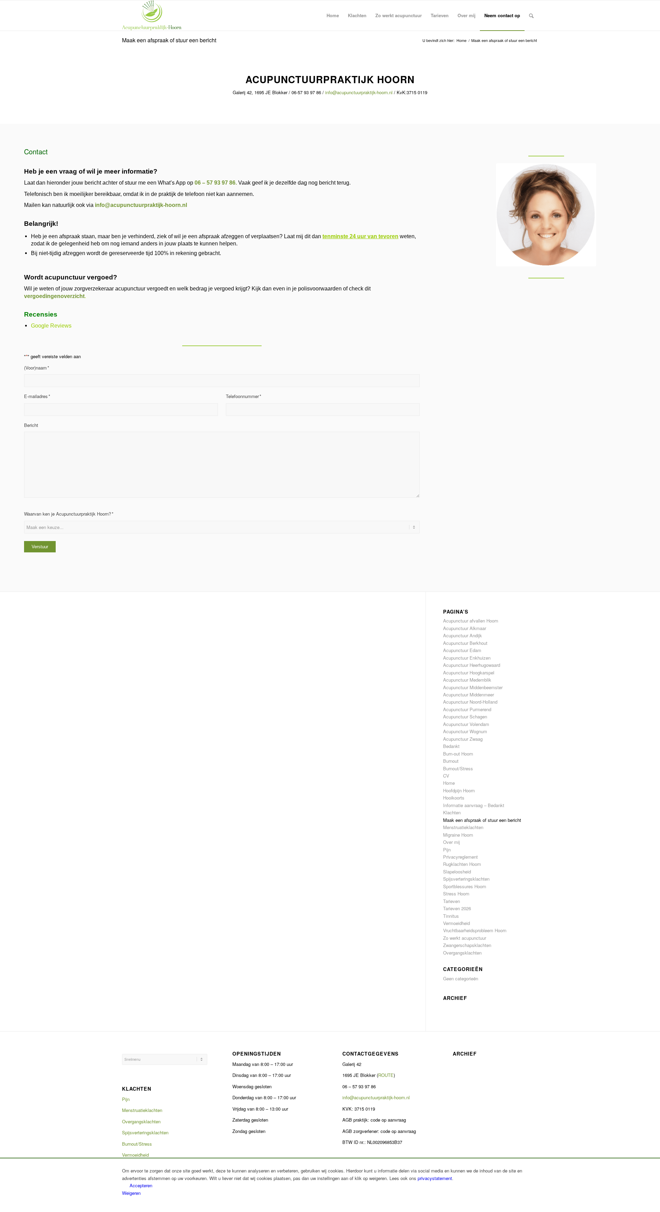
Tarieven (451, 901)
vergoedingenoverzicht (54, 296)
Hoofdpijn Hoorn (459, 790)
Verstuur (40, 546)
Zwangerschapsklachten (467, 945)
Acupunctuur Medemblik (467, 679)
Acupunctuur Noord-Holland (470, 701)
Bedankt (451, 746)
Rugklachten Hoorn (462, 864)
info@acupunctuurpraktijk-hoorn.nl (359, 92)
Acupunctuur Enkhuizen (467, 657)
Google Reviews (51, 326)
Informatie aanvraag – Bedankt (473, 805)
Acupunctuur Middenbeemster (473, 687)
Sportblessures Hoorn (464, 886)
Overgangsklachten (462, 952)
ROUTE (386, 1075)
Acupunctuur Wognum (465, 731)
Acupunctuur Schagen (465, 716)
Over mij (451, 842)
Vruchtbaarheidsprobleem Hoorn (474, 930)
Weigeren (131, 1193)
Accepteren (141, 1185)
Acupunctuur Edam (462, 650)
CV (446, 775)
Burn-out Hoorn (458, 753)
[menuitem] (332, 15)
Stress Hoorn (456, 893)
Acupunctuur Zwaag (463, 739)
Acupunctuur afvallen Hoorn (470, 620)
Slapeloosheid (457, 871)
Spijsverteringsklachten (466, 878)
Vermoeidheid (456, 923)
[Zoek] (531, 15)
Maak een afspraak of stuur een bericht (169, 40)
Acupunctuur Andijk (462, 635)
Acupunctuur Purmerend (467, 709)
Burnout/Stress (458, 768)
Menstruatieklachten (463, 827)
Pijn (447, 849)
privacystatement (435, 1178)
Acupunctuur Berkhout (465, 643)
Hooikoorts (453, 797)
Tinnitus (451, 916)
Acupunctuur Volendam (466, 724)
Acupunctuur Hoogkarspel (468, 672)
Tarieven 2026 (457, 908)
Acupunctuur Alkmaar (464, 628)
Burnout (451, 761)
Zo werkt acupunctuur (464, 938)
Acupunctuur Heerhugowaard (471, 665)
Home (449, 783)
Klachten (452, 812)
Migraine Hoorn (458, 834)
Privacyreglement (460, 856)
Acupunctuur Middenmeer (468, 694)
